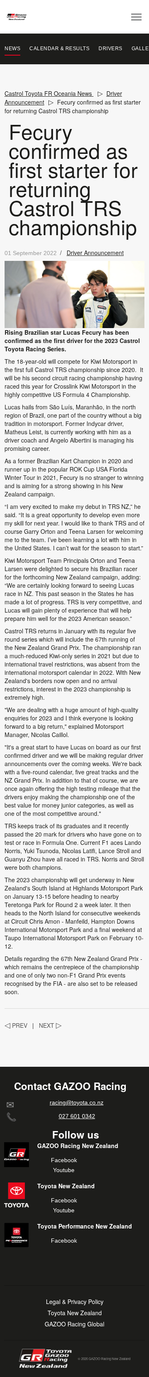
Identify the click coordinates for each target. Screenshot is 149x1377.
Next (50, 1025)
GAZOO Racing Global (74, 1324)
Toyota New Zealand (75, 1312)
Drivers (111, 48)
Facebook (64, 1160)
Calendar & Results (59, 48)
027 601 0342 (77, 1116)
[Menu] (136, 16)
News (12, 48)
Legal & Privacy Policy (74, 1301)
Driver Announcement (95, 252)
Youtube (63, 1170)
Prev (16, 1025)
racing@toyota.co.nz (76, 1102)
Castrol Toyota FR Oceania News (49, 93)
